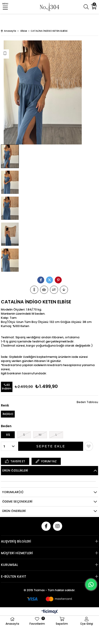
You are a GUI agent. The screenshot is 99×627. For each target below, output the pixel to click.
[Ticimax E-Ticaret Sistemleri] (49, 612)
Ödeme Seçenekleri (17, 501)
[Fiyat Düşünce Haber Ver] (64, 290)
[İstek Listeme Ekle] (44, 290)
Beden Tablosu (87, 402)
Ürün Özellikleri (15, 470)
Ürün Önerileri (14, 511)
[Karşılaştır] (54, 290)
